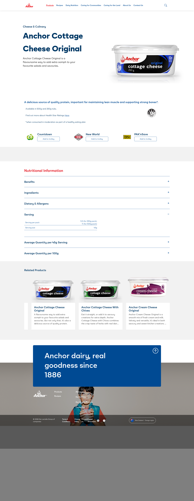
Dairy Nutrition (72, 5)
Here (67, 115)
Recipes (59, 5)
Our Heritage (81, 397)
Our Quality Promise (84, 402)
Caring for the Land (112, 5)
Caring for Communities (91, 5)
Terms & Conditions (66, 420)
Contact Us (138, 5)
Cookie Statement (92, 420)
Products (50, 5)
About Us (127, 5)
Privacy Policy (77, 420)
